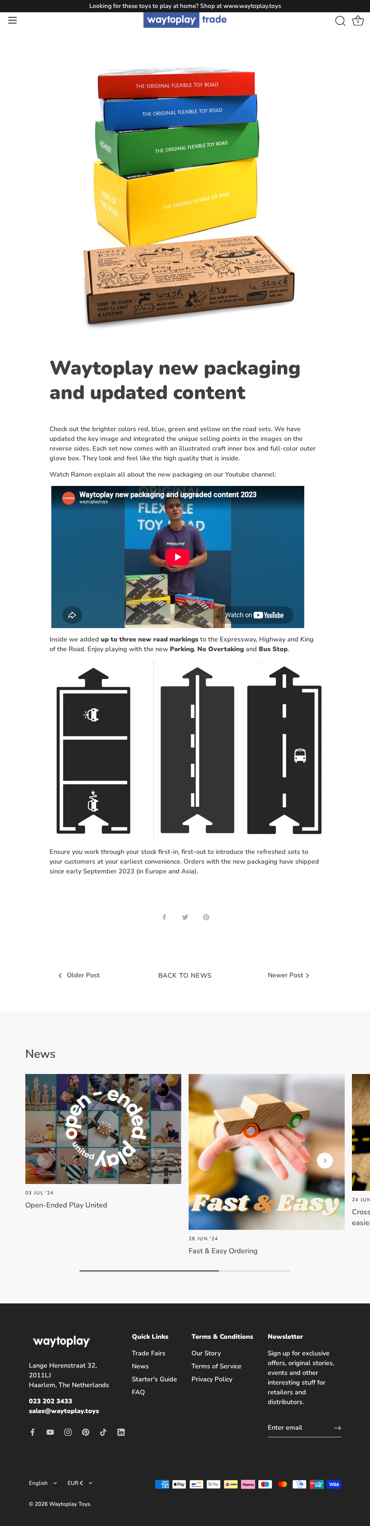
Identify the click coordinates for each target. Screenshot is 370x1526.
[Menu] (13, 20)
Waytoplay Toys (69, 1504)
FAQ (138, 1392)
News (140, 1366)
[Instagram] (68, 1431)
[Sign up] (337, 1428)
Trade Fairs (148, 1353)
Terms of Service (216, 1366)
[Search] (340, 21)
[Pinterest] (85, 1431)
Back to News (185, 975)
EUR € (75, 1483)
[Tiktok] (103, 1431)
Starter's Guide (154, 1379)
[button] (45, 1160)
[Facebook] (32, 1431)
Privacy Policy (212, 1379)
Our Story (206, 1353)
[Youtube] (50, 1431)
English (38, 1483)
